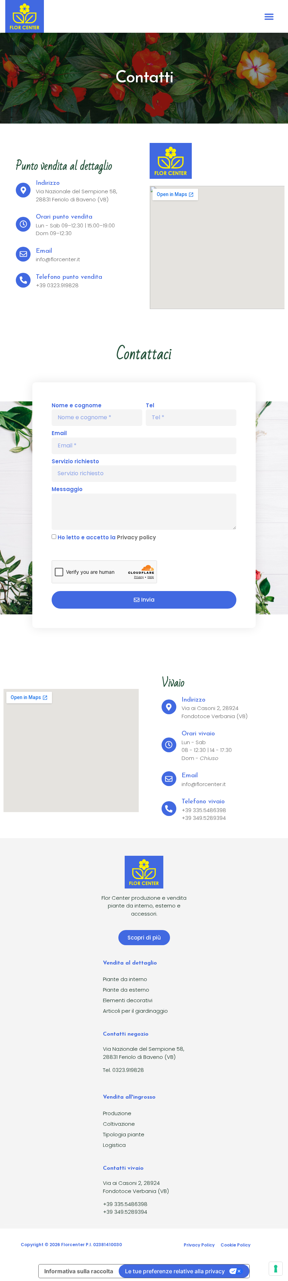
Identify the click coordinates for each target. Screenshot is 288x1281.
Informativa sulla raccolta (78, 1271)
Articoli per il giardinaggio (135, 1011)
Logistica (114, 1145)
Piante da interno (125, 979)
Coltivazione (119, 1124)
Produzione (117, 1113)
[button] (269, 16)
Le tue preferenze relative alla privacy (175, 1271)
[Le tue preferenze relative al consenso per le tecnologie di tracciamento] (275, 1268)
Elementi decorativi (127, 1000)
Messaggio (67, 489)
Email (59, 433)
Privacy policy (136, 537)
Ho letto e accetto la (107, 537)
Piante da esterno (126, 989)
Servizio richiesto (75, 461)
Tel (150, 405)
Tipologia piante (123, 1134)
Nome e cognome (77, 405)
